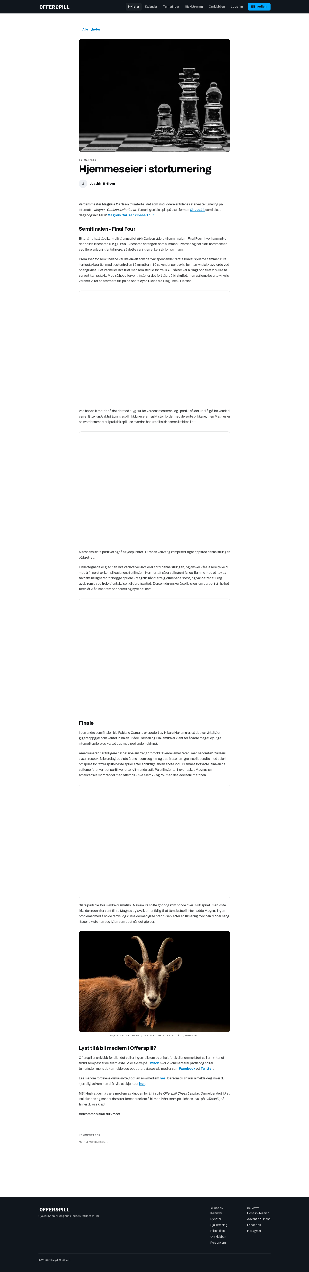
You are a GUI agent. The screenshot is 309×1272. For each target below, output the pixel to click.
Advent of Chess (259, 1219)
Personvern (218, 1242)
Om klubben (217, 6)
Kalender (151, 6)
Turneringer (171, 6)
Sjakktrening (194, 6)
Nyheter (133, 6)
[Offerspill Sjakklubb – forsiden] (54, 6)
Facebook (254, 1225)
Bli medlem (259, 6)
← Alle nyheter (89, 29)
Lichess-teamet (258, 1213)
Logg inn (237, 6)
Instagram (254, 1230)
